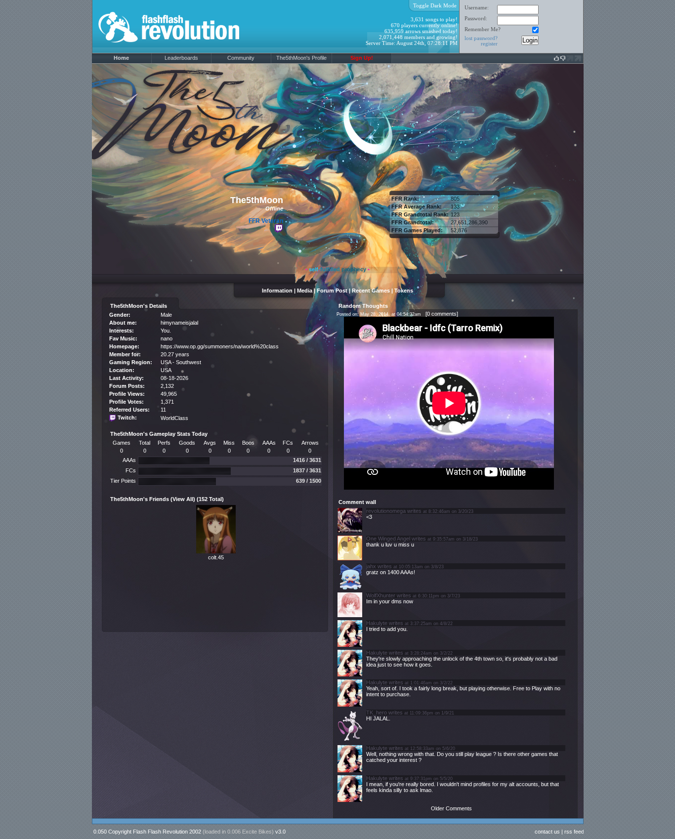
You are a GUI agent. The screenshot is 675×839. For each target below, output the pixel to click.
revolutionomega (386, 511)
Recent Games (371, 291)
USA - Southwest (181, 362)
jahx (371, 566)
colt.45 (216, 557)
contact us (547, 832)
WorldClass (174, 418)
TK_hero (376, 712)
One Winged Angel (388, 539)
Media (304, 291)
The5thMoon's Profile (301, 58)
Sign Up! (361, 58)
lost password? (481, 38)
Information (277, 291)
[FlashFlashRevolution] (181, 51)
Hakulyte (376, 623)
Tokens (403, 291)
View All (182, 499)
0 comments (442, 314)
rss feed (574, 832)
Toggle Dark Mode (435, 5)
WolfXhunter (380, 595)
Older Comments (451, 808)
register (489, 43)
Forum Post (332, 291)
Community (240, 58)
